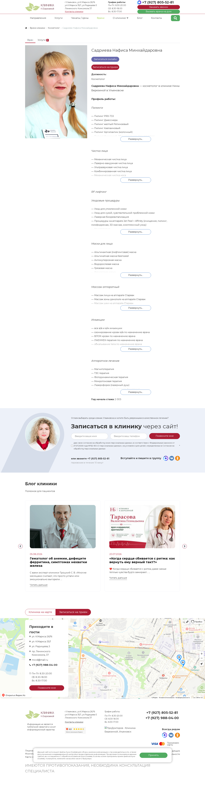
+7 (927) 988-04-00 (44, 665)
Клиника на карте (40, 612)
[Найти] (175, 18)
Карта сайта (31, 757)
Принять (153, 755)
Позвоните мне (47, 688)
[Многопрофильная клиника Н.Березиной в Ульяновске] (39, 7)
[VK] (171, 458)
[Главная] (26, 27)
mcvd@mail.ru (40, 660)
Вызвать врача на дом (159, 11)
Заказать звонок (158, 7)
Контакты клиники (74, 11)
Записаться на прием (105, 67)
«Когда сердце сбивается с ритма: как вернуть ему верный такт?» (142, 560)
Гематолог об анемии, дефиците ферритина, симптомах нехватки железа (58, 562)
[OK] (177, 458)
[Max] (165, 458)
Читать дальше (39, 585)
